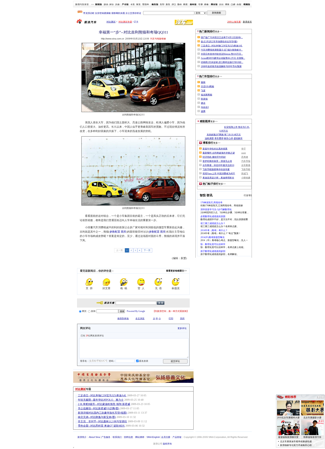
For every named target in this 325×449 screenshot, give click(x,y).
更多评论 (182, 328)
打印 (171, 318)
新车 (168, 4)
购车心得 (228, 138)
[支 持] (89, 282)
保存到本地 (123, 318)
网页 (84, 311)
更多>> (218, 31)
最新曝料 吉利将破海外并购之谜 (219, 153)
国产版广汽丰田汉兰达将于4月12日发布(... (222, 37)
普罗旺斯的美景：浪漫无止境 (217, 161)
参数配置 (115, 231)
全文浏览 (139, 318)
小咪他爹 (245, 177)
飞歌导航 (245, 169)
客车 (138, 4)
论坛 (221, 4)
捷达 (203, 103)
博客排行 (208, 142)
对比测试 (110, 21)
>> (92, 4)
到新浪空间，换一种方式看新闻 (171, 311)
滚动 (106, 4)
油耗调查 (209, 138)
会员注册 (165, 437)
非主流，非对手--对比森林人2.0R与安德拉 (102, 421)
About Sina (94, 437)
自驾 (239, 4)
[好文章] (106, 282)
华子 (243, 148)
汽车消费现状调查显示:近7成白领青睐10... (222, 50)
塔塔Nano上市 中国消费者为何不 (219, 173)
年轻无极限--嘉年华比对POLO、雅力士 (101, 399)
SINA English (153, 437)
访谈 (117, 4)
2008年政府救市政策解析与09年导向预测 (221, 66)
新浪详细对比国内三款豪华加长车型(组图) (102, 412)
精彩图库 (205, 121)
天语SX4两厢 (207, 86)
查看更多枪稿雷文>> (176, 270)
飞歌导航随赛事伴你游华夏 (216, 169)
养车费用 (218, 138)
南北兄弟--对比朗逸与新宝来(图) (97, 417)
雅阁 (203, 82)
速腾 (203, 111)
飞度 (203, 90)
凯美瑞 (204, 99)
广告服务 (105, 437)
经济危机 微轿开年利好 (214, 157)
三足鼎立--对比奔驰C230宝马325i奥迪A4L (102, 395)
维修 (206, 4)
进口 (174, 4)
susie (243, 153)
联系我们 (117, 437)
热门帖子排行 (211, 183)
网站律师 (139, 437)
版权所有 (167, 443)
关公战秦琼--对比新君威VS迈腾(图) (98, 408)
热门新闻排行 (207, 31)
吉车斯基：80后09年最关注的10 (218, 165)
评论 (111, 4)
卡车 (132, 4)
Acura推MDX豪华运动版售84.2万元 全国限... (223, 58)
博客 (227, 4)
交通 (200, 4)
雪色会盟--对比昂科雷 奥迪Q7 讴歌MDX (101, 425)
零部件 (145, 4)
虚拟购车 (238, 138)
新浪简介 (82, 437)
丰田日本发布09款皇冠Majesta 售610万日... (222, 54)
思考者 (244, 157)
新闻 (93, 311)
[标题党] (175, 282)
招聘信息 (128, 437)
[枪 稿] (124, 282)
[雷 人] (141, 282)
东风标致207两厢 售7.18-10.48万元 (224, 134)
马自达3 (205, 107)
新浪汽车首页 (82, 4)
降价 (179, 4)
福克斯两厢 (206, 94)
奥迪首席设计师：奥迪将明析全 (218, 177)
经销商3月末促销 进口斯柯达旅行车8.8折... (222, 62)
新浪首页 (247, 21)
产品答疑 (176, 437)
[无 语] (158, 282)
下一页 (147, 250)
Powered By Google (136, 311)
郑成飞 (244, 173)
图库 (185, 4)
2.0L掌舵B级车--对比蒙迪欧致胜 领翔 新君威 (104, 404)
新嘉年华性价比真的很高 (215, 148)
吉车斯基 (245, 165)
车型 (162, 4)
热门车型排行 (207, 76)
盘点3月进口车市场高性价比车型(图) (219, 41)
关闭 (182, 318)
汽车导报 (245, 161)
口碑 (233, 4)
